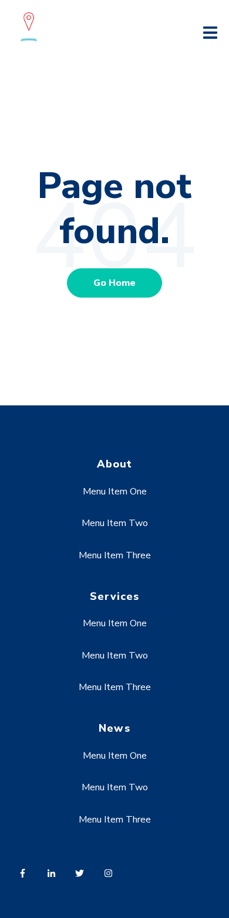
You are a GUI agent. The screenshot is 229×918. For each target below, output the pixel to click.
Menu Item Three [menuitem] (115, 555)
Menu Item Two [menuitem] (115, 523)
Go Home (114, 283)
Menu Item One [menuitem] (115, 491)
